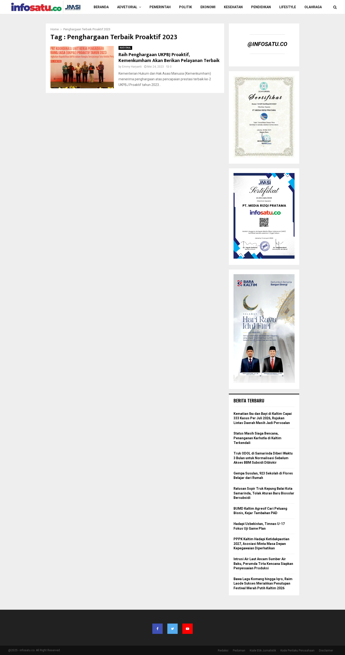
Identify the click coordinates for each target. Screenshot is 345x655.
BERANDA (101, 7)
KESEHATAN (233, 7)
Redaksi (223, 650)
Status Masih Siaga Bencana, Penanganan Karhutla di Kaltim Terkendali (257, 438)
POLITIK (185, 7)
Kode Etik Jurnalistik (263, 650)
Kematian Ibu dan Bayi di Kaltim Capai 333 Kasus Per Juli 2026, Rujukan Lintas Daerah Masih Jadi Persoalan (263, 418)
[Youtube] (187, 629)
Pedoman (239, 650)
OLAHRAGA (313, 7)
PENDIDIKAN (261, 7)
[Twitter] (172, 629)
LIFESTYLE (287, 7)
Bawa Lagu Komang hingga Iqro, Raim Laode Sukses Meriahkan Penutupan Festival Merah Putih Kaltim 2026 (263, 583)
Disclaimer (326, 650)
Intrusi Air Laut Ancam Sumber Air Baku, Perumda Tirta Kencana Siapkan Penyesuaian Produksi (263, 563)
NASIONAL (125, 47)
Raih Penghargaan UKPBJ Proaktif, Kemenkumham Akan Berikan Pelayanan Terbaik (169, 58)
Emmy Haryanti (132, 66)
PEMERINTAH (160, 7)
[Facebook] (157, 629)
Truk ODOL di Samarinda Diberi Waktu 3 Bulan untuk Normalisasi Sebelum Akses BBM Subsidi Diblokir (263, 457)
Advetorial (127, 7)
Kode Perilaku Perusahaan (297, 650)
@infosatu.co (267, 44)
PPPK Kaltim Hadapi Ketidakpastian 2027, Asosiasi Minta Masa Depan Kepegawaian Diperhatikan (261, 543)
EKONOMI (207, 7)
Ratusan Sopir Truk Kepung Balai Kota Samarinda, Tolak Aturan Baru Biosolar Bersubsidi (264, 493)
